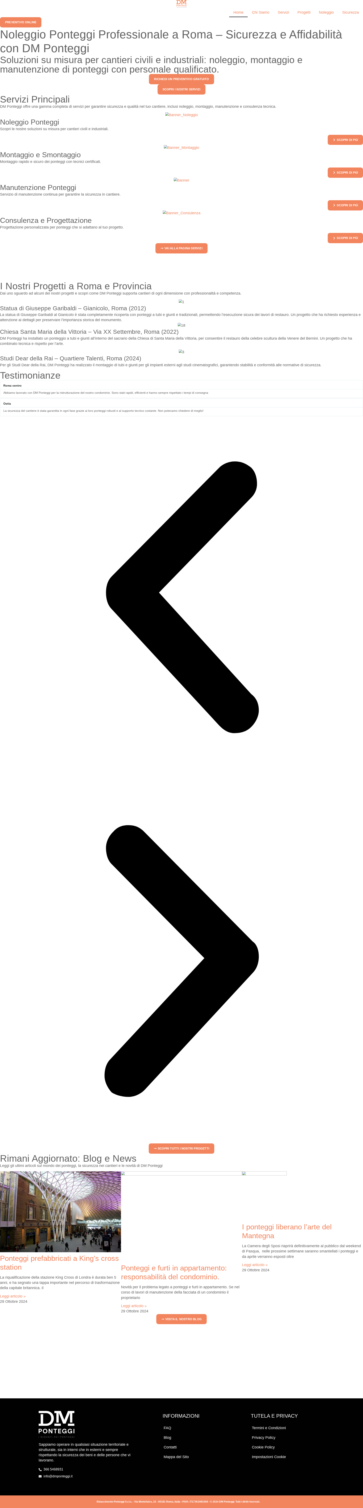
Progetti (303, 12)
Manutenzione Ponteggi (38, 187)
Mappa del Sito (176, 1457)
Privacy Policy (263, 1437)
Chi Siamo (260, 12)
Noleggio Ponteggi (29, 122)
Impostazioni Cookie (269, 1457)
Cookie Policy (263, 1447)
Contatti (170, 1447)
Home (238, 12)
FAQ (167, 1428)
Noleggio (326, 12)
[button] (181, 598)
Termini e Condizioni (269, 1428)
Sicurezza (350, 12)
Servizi (283, 12)
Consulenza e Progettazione (46, 220)
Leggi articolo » (13, 1296)
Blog (167, 1437)
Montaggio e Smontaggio (40, 155)
